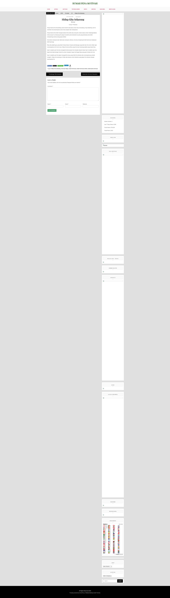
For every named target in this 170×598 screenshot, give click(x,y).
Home (48, 9)
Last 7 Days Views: (108, 124)
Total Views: (107, 127)
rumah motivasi (72, 69)
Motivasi (65, 9)
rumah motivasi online (82, 69)
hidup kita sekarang (55, 69)
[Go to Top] (168, 596)
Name (49, 104)
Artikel (56, 9)
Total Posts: (107, 130)
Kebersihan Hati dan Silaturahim (89, 74)
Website (85, 104)
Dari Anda (102, 9)
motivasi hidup (64, 69)
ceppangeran (78, 17)
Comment (50, 86)
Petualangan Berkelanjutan (55, 74)
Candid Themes (96, 593)
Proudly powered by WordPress (77, 593)
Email (66, 104)
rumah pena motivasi (93, 69)
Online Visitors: (108, 121)
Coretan (93, 9)
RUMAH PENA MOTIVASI (85, 3)
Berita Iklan (112, 9)
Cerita (85, 9)
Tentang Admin (76, 9)
